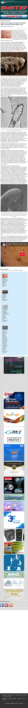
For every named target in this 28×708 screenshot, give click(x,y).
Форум (9, 696)
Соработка (21, 1)
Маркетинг (16, 1)
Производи (18, 695)
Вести (5, 695)
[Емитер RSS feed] (11, 605)
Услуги (25, 1)
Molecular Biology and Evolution (18, 50)
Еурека (22, 695)
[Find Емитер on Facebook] (2, 605)
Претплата (11, 1)
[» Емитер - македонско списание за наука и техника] (14, 9)
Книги (14, 695)
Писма (25, 695)
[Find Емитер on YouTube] (6, 605)
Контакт (5, 2)
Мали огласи (5, 696)
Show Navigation (2, 3)
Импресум (6, 1)
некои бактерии (4, 162)
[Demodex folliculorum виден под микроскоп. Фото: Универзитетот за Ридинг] (5, 291)
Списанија (10, 695)
